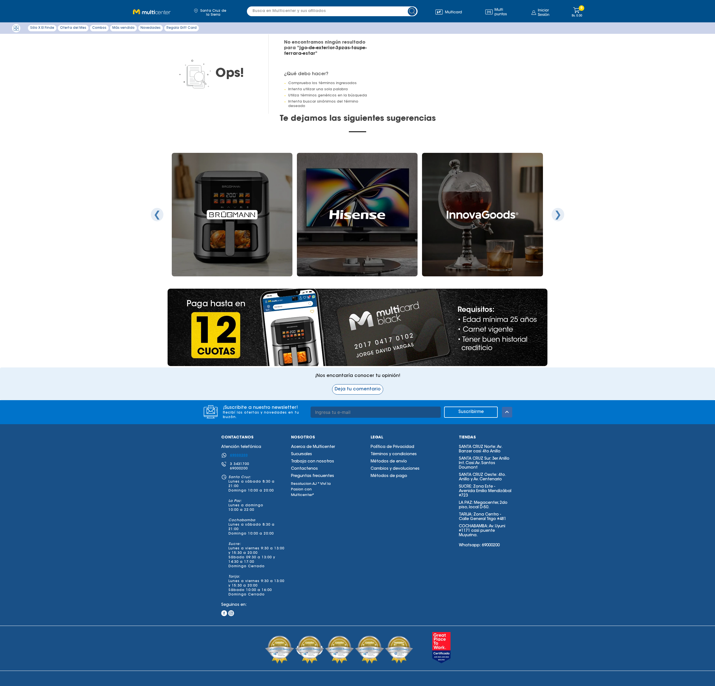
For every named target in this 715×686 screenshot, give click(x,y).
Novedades (150, 28)
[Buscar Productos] (413, 11)
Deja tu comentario (358, 389)
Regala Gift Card (181, 28)
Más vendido (123, 28)
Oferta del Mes (73, 28)
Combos (99, 28)
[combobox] (329, 11)
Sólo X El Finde (42, 28)
